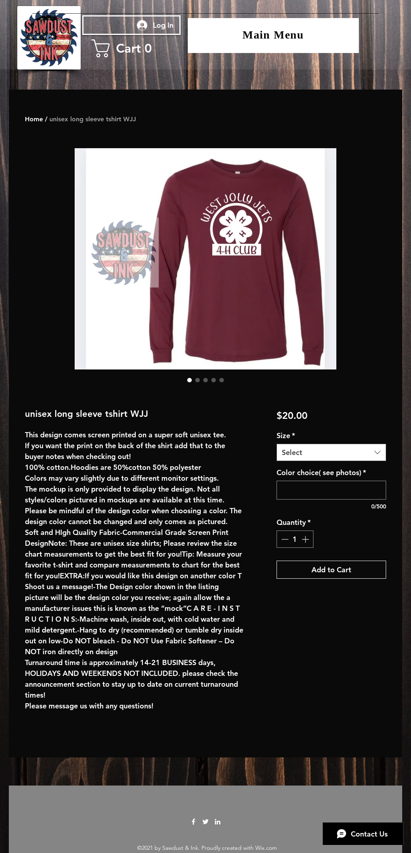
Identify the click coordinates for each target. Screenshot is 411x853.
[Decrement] (284, 539)
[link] (130, 48)
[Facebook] (193, 822)
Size (286, 435)
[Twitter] (205, 822)
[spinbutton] (295, 539)
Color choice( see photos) (321, 472)
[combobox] (331, 452)
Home (34, 119)
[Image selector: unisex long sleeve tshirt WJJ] (189, 380)
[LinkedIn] (218, 822)
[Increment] (306, 539)
